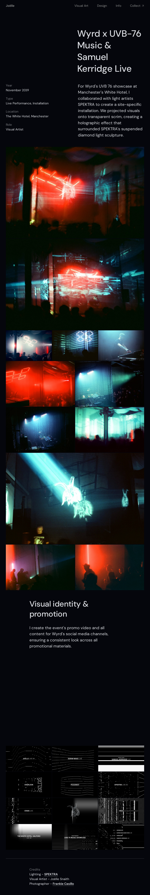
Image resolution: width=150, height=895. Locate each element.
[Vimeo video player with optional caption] (75, 697)
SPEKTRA (51, 874)
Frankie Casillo (63, 884)
